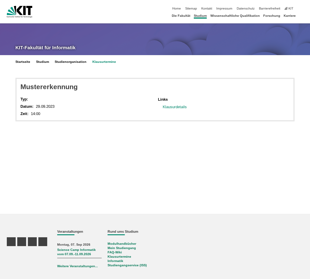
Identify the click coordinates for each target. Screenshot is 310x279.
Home (176, 8)
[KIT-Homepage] (19, 12)
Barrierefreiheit (269, 8)
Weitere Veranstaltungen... (77, 266)
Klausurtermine (104, 62)
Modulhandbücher (122, 243)
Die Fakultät (181, 15)
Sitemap (191, 8)
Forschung (271, 15)
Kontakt (206, 8)
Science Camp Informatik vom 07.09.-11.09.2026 (76, 252)
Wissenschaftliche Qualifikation (235, 15)
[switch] (301, 8)
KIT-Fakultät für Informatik (45, 47)
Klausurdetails (175, 107)
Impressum (224, 8)
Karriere (290, 15)
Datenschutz (246, 8)
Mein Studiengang (122, 248)
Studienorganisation (70, 62)
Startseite (22, 62)
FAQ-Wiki (115, 252)
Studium (200, 15)
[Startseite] (301, 15)
